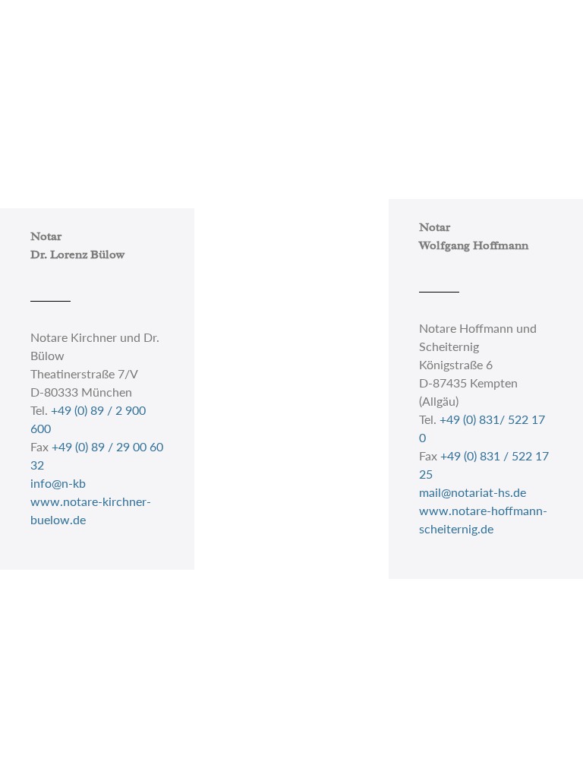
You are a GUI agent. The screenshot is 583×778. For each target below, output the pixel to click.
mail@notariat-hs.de (472, 492)
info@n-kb (58, 483)
